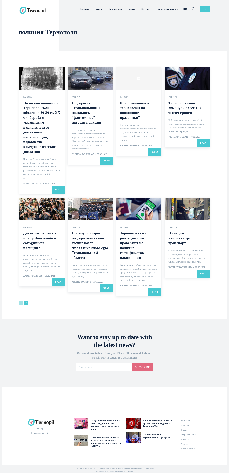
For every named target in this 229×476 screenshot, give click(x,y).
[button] (193, 8)
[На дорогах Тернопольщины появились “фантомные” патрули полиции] (90, 78)
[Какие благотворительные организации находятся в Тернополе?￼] (133, 423)
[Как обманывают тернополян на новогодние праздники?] (138, 78)
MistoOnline (128, 471)
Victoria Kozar (129, 145)
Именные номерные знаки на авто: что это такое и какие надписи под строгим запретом (106, 441)
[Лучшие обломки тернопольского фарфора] (133, 437)
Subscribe (142, 367)
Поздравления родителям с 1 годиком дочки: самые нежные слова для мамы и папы (106, 424)
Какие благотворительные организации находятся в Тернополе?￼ (157, 423)
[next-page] (26, 303)
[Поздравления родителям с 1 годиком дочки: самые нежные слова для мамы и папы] (81, 423)
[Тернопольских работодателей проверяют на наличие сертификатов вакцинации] (138, 209)
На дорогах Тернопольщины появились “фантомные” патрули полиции (86, 112)
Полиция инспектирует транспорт (180, 238)
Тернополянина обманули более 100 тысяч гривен (184, 108)
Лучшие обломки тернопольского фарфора (156, 436)
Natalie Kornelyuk (180, 267)
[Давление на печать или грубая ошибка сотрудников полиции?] (42, 209)
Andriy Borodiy (32, 183)
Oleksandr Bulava (83, 154)
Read (58, 190)
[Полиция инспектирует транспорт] (187, 209)
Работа (27, 97)
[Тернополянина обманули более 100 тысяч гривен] (187, 78)
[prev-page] (21, 303)
